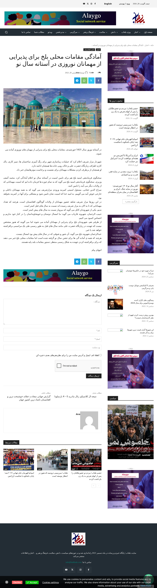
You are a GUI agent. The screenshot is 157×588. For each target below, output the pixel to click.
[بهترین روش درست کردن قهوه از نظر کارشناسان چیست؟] (115, 319)
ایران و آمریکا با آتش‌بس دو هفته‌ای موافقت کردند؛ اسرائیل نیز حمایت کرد (124, 158)
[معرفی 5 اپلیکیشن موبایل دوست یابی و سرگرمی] (115, 289)
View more (145, 585)
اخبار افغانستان (89, 49)
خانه (152, 45)
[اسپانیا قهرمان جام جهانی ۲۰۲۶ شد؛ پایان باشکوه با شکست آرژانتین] (18, 459)
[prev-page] (98, 486)
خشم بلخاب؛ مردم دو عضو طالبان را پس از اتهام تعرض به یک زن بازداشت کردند (86, 476)
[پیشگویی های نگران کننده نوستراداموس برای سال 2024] (115, 304)
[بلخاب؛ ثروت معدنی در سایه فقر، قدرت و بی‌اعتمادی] (147, 175)
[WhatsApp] (84, 80)
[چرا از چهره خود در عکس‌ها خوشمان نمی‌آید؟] (115, 274)
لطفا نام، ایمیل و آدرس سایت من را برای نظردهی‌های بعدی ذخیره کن (67, 355)
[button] (6, 32)
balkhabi (146, 455)
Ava (78, 72)
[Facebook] (95, 4)
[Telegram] (77, 80)
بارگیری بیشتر (131, 201)
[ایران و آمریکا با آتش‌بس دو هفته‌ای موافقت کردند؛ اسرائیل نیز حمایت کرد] (147, 159)
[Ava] (87, 72)
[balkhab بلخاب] (78, 539)
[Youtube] (84, 4)
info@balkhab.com (74, 562)
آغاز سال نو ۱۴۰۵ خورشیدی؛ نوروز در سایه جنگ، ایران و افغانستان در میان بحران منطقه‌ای (123, 189)
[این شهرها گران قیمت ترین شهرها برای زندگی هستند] (115, 333)
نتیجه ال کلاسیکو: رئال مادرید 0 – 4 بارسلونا (75, 396)
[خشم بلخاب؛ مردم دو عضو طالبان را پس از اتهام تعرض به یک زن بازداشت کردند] (86, 459)
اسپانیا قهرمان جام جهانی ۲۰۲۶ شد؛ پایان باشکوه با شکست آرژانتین (124, 142)
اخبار (147, 45)
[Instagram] (91, 4)
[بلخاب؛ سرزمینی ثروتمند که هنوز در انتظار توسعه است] (52, 459)
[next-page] (94, 486)
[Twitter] (88, 4)
